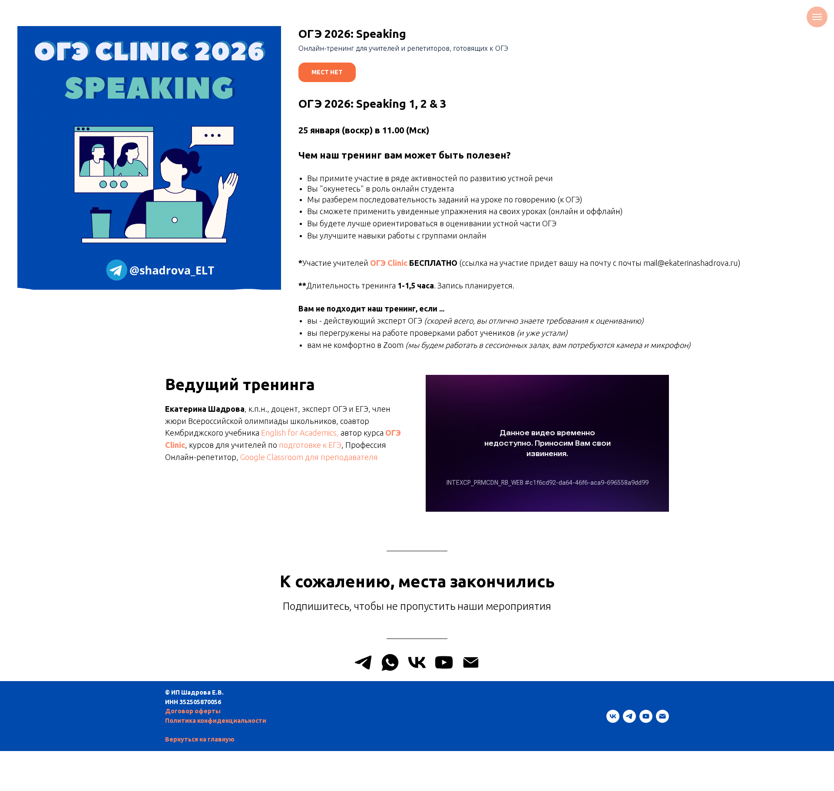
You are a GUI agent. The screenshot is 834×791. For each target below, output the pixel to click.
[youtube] (645, 716)
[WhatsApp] (390, 662)
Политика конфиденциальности (215, 720)
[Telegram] (363, 662)
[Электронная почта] (662, 716)
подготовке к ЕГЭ (310, 444)
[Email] (470, 662)
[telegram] (629, 716)
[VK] (417, 662)
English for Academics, (300, 432)
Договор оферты (193, 711)
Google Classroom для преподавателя (309, 457)
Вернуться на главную (200, 739)
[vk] (612, 716)
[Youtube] (444, 662)
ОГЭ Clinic (388, 262)
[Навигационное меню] (817, 17)
